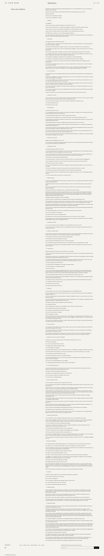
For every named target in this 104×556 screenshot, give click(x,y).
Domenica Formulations (12, 554)
